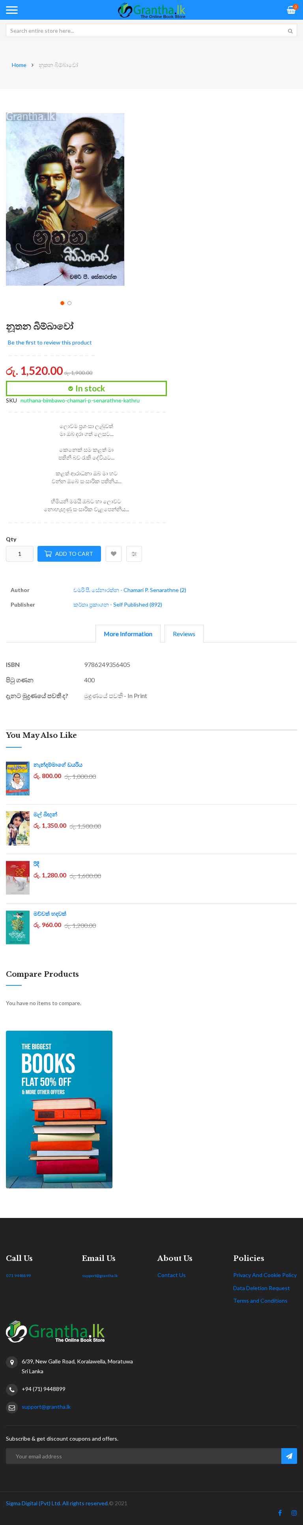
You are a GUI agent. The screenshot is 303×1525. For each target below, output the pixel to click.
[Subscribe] (289, 1456)
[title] (280, 1514)
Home (19, 64)
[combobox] (151, 30)
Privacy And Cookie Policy (265, 1275)
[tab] (128, 633)
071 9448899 (18, 1275)
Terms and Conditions (260, 1300)
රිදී (36, 864)
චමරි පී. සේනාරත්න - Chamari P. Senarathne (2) (129, 590)
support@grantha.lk (100, 1275)
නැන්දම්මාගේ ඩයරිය (58, 764)
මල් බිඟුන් (45, 814)
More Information (128, 633)
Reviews (184, 633)
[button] (61, 302)
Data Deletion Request (261, 1288)
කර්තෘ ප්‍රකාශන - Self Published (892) (117, 604)
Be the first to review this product (50, 342)
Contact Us (171, 1275)
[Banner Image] (151, 1109)
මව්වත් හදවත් (50, 913)
